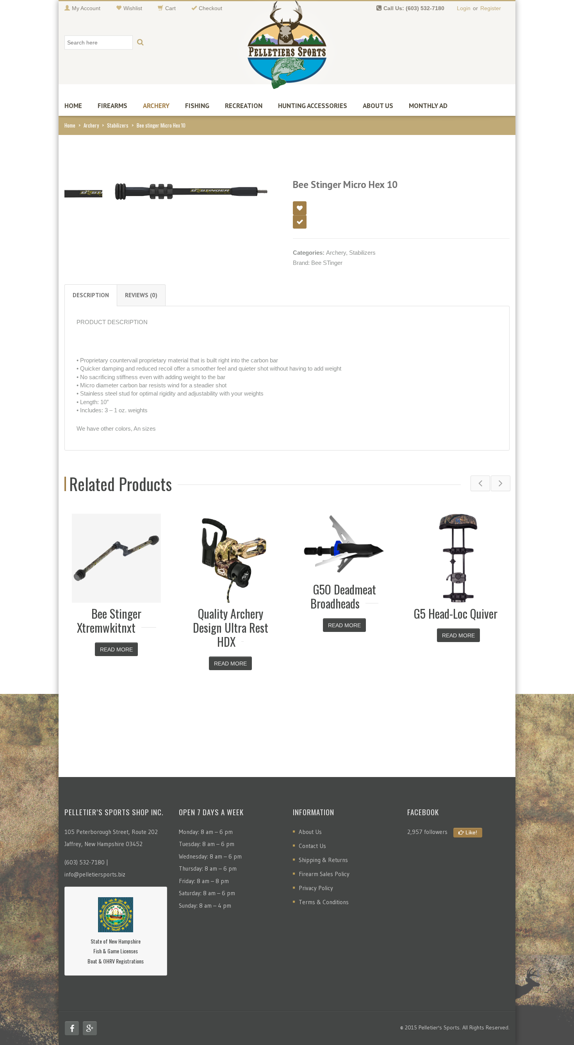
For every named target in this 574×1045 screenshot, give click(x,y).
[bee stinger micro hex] (83, 192)
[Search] (140, 42)
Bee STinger (326, 262)
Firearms (112, 105)
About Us (378, 105)
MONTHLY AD (428, 105)
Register (490, 8)
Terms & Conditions (324, 902)
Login (464, 8)
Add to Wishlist (300, 208)
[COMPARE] (300, 222)
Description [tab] (91, 295)
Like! (470, 832)
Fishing (197, 105)
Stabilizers (117, 125)
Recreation (243, 105)
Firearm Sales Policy (324, 874)
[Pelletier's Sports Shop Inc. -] (287, 47)
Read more (116, 649)
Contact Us (312, 846)
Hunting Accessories (312, 105)
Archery (156, 105)
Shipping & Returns (323, 860)
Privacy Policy (316, 888)
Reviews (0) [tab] (141, 295)
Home (73, 105)
